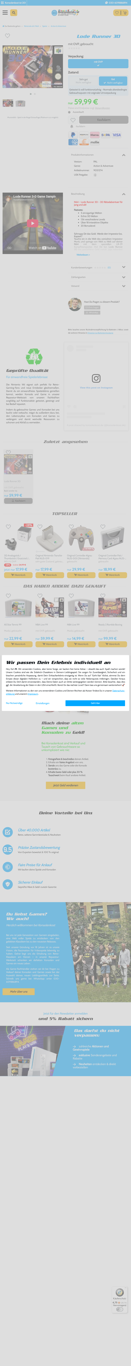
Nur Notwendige (14, 703)
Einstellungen (42, 703)
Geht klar (95, 703)
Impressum (33, 694)
